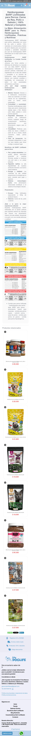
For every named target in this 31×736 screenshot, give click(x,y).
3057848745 (7, 689)
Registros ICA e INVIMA (17, 638)
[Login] (2, 5)
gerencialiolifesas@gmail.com (10, 686)
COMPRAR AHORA (7, 733)
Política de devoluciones (9, 695)
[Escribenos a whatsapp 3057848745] (12, 688)
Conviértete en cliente (8, 677)
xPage (13, 729)
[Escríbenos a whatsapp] (21, 733)
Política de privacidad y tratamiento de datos (15, 693)
